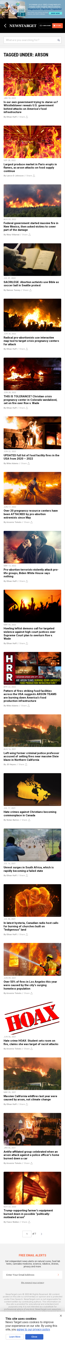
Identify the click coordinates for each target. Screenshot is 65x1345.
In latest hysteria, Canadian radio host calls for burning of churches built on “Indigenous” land (31, 926)
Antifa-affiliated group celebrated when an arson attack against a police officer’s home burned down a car (31, 1155)
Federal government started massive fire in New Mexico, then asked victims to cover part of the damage (31, 226)
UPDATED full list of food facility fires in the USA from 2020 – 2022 (31, 457)
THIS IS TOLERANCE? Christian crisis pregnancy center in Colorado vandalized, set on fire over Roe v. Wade (30, 400)
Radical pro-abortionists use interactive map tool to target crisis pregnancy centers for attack (31, 341)
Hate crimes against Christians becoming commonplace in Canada (30, 813)
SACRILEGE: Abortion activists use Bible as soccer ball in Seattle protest (31, 283)
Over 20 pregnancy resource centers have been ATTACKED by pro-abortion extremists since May (31, 514)
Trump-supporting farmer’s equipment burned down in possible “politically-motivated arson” (28, 1214)
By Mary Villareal (11, 235)
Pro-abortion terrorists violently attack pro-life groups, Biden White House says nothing (31, 573)
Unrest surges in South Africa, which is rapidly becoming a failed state (29, 869)
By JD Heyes (10, 764)
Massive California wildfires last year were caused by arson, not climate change (30, 1098)
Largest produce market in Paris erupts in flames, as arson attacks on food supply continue (30, 168)
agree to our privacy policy (33, 1329)
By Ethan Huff (10, 117)
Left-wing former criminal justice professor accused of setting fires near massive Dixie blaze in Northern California (31, 756)
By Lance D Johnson (14, 176)
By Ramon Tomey (12, 290)
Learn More (14, 1337)
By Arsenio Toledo (12, 522)
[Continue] (58, 1275)
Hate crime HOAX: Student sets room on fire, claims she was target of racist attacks (31, 1042)
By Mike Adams (11, 463)
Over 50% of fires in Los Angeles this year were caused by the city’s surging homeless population (30, 985)
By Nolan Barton (11, 820)
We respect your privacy (32, 1282)
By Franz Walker (11, 1222)
